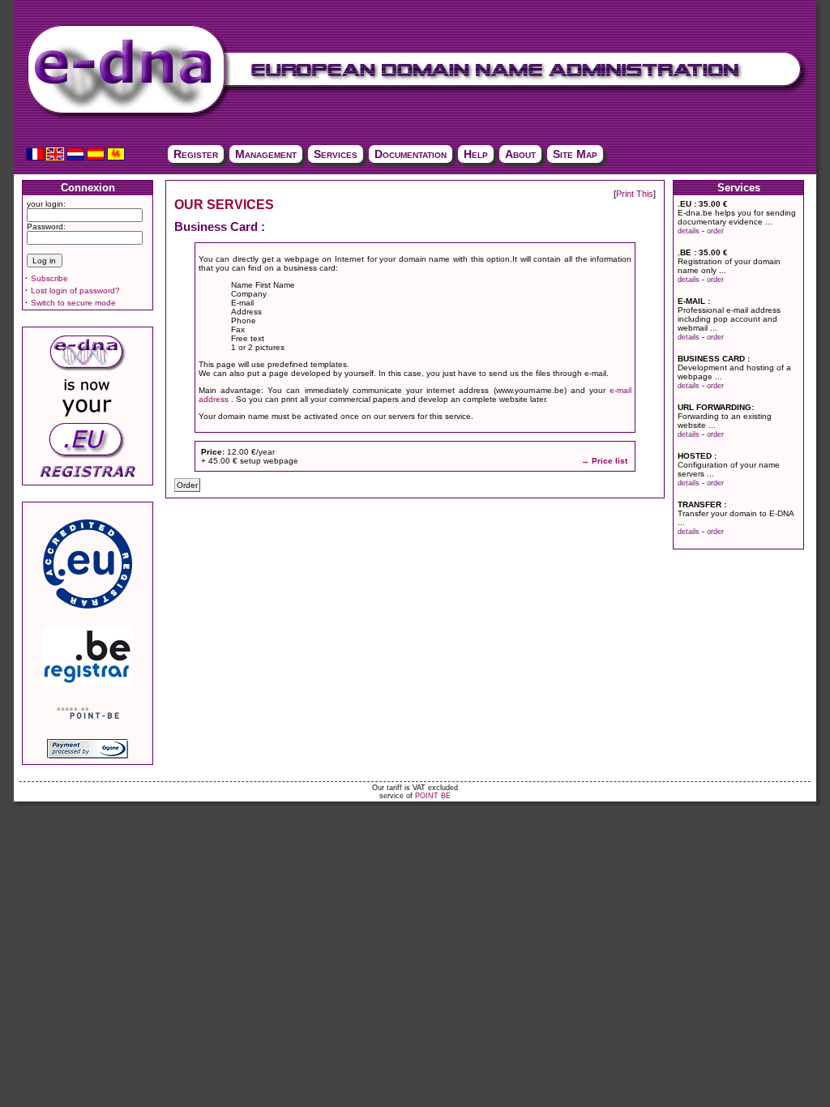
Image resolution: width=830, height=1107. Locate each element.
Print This (634, 194)
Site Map (575, 153)
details (689, 231)
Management (266, 153)
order (715, 231)
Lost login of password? (75, 290)
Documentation (410, 153)
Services (335, 153)
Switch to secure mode (73, 302)
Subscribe (49, 278)
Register (195, 153)
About (520, 153)
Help (476, 153)
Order (187, 485)
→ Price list (604, 460)
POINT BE (433, 796)
